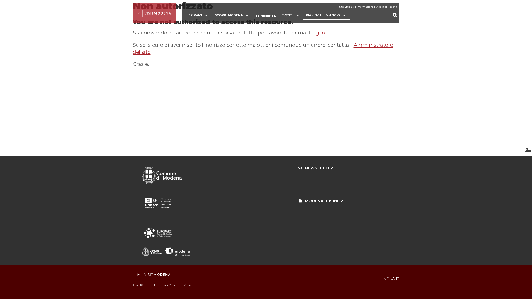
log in (318, 33)
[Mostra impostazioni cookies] (528, 149)
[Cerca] (395, 15)
